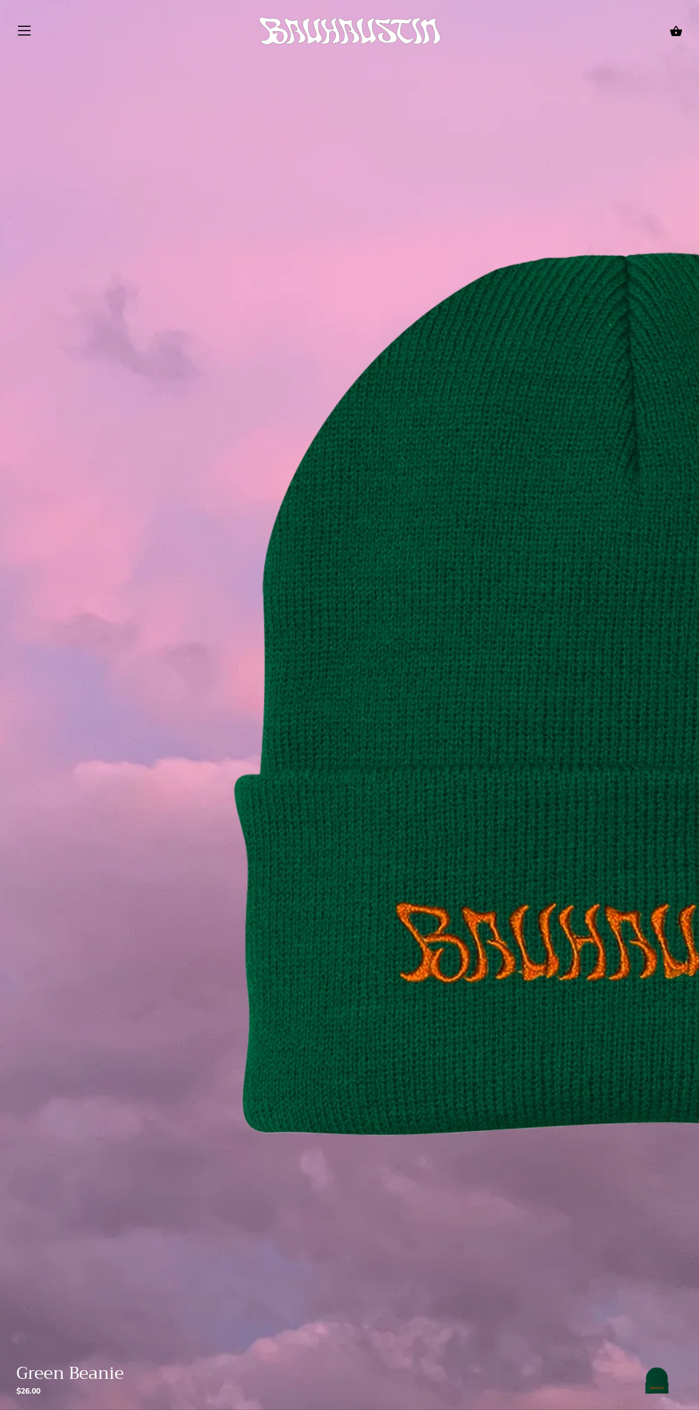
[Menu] (24, 33)
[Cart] (676, 31)
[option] (656, 1382)
